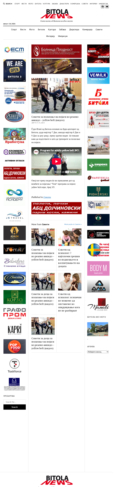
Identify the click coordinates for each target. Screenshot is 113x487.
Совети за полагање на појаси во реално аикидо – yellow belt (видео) (42, 254)
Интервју (93, 4)
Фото (30, 4)
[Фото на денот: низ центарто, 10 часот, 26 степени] (97, 329)
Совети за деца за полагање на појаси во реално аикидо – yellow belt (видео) (42, 299)
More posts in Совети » (73, 224)
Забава (55, 4)
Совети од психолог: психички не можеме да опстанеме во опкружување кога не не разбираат (69, 302)
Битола (38, 4)
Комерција (75, 4)
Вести (24, 4)
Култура (46, 4)
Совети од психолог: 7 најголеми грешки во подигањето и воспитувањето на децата (69, 258)
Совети (85, 4)
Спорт (17, 4)
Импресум (103, 4)
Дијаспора (64, 4)
